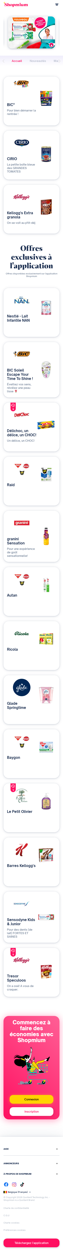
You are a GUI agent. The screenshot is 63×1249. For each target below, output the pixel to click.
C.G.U (6, 1215)
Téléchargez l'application (31, 1243)
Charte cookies (11, 1222)
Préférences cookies (15, 1230)
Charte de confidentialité (16, 1208)
